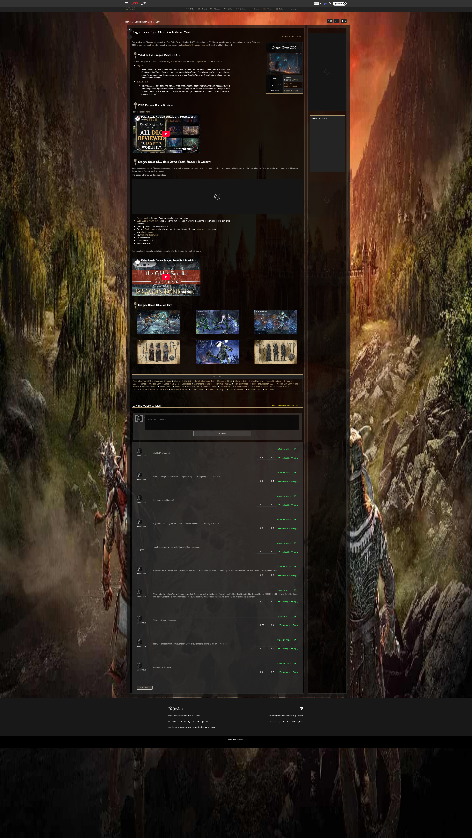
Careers (281, 716)
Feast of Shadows (273, 380)
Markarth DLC (166, 386)
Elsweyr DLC (240, 380)
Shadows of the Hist (179, 389)
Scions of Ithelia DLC (263, 386)
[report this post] (295, 449)
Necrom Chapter (210, 386)
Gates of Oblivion (171, 383)
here (148, 111)
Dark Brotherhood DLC (204, 380)
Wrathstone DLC (272, 389)
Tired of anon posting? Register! (286, 405)
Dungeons (199, 61)
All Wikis (177, 716)
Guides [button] (280, 9)
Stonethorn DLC (198, 389)
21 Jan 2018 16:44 (284, 472)
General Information (143, 22)
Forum (183, 716)
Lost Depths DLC (149, 386)
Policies (300, 716)
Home (128, 22)
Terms (287, 716)
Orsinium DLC (226, 386)
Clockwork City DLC (183, 380)
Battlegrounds (151, 229)
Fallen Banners (256, 380)
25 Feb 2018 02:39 (284, 449)
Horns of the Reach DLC (262, 383)
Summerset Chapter (217, 389)
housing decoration (149, 234)
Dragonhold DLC (224, 380)
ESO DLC (217, 376)
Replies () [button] (285, 458)
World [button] (269, 9)
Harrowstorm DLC (223, 383)
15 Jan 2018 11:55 (284, 496)
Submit (223, 433)
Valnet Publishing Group (295, 722)
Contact (197, 716)
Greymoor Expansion (203, 383)
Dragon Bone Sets (291, 90)
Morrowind (201, 229)
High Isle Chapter (241, 383)
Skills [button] (230, 9)
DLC (158, 22)
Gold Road (186, 383)
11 (337, 21)
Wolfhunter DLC (255, 389)
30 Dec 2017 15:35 (284, 640)
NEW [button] (192, 9)
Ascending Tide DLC (142, 380)
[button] (317, 3)
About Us (190, 716)
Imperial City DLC (284, 383)
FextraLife (274, 722)
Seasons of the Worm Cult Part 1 (154, 389)
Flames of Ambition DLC (150, 383)
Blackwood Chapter (162, 380)
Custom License (210, 727)
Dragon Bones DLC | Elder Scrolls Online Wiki (161, 32)
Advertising (273, 716)
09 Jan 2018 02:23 (284, 566)
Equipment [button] (242, 9)
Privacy (293, 716)
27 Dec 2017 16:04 (284, 663)
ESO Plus (295, 80)
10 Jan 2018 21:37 (284, 543)
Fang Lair (288, 83)
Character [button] (217, 9)
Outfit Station (155, 220)
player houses (147, 232)
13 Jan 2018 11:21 (284, 519)
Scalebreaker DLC (243, 386)
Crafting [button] (256, 9)
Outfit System (142, 220)
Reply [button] (295, 458)
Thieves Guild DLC (237, 389)
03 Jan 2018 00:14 (284, 616)
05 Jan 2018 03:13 (284, 590)
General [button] (204, 9)
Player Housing (143, 218)
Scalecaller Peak (290, 86)
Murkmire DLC (193, 386)
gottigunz (140, 549)
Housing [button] (293, 9)
